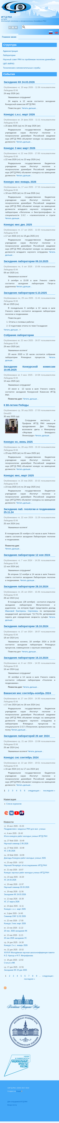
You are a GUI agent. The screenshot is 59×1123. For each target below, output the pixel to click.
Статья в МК (9, 963)
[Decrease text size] (9, 29)
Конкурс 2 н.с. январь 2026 (15, 945)
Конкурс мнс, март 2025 (19, 475)
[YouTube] (16, 815)
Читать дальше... (30, 108)
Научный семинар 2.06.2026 (16, 844)
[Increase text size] (16, 29)
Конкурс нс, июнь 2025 (18, 441)
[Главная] (16, 12)
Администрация (10, 51)
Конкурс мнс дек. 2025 (18, 224)
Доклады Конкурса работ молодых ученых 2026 (25, 858)
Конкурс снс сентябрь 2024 (21, 757)
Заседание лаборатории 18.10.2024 (26, 626)
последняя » (49, 790)
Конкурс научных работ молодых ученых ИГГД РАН (26, 873)
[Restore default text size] (12, 29)
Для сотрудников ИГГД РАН (17, 1101)
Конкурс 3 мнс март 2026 (19, 148)
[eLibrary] (6, 815)
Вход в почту (12, 1105)
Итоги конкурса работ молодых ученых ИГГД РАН (25, 836)
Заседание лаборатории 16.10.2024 (26, 657)
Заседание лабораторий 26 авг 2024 (27, 736)
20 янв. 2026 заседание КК (15, 931)
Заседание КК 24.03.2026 (19, 82)
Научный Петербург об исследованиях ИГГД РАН (25, 865)
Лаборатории (9, 55)
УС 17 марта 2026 (11, 902)
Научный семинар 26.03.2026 (16, 887)
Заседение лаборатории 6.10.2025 (25, 292)
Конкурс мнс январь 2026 (20, 181)
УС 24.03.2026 (10, 880)
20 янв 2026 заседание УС (15, 938)
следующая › (34, 790)
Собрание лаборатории (19, 335)
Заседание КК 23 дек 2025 (15, 970)
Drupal (19, 1091)
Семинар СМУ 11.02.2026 (15, 916)
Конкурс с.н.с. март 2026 (19, 114)
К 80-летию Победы (16, 405)
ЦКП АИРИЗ (8, 63)
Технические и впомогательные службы (21, 68)
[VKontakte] (11, 815)
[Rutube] (21, 815)
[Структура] (51, 33)
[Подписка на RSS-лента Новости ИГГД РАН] (6, 988)
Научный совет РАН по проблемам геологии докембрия (29, 59)
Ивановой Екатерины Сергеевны (21, 611)
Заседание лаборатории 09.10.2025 (26, 261)
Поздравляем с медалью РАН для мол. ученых (25, 829)
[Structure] (56, 33)
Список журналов (13, 804)
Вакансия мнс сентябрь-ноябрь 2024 (27, 693)
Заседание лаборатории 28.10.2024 (26, 586)
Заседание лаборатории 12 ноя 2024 (27, 555)
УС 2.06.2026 (9, 851)
